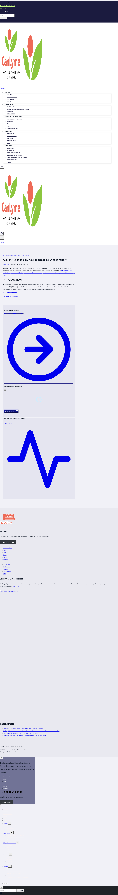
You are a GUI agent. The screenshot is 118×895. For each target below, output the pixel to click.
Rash (8, 123)
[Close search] (1, 887)
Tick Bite (9, 94)
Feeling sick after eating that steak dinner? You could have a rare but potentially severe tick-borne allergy (31, 731)
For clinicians (11, 114)
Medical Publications (16, 255)
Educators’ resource (13, 153)
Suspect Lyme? (10, 879)
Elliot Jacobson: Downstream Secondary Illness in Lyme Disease (21, 733)
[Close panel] (1, 758)
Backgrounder (7, 571)
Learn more (16, 586)
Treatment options (12, 128)
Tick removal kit (12, 97)
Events (5, 557)
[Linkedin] (11, 523)
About (5, 550)
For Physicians (6, 255)
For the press (6, 564)
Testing (9, 126)
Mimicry (15, 296)
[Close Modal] (5, 390)
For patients (10, 111)
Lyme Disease (9, 296)
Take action (9, 517)
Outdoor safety (11, 136)
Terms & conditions (5, 746)
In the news (6, 567)
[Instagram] (6, 523)
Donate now (9, 515)
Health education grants (14, 155)
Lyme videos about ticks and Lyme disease (17, 877)
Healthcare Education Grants (14, 871)
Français (2, 88)
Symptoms (10, 121)
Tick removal (11, 99)
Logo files (21, 746)
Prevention (10, 133)
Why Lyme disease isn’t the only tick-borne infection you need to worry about (24, 735)
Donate (3, 8)
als (4, 296)
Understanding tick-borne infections (18, 109)
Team (4, 552)
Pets (8, 143)
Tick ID (9, 101)
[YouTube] (9, 523)
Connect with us (7, 548)
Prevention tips (11, 140)
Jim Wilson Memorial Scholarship (17, 157)
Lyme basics (10, 107)
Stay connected (8, 542)
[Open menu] (2, 237)
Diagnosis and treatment (14, 119)
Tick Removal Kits (7, 5)
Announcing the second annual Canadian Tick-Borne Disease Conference (23, 728)
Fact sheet (6, 569)
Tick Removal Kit (11, 826)
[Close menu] (0, 805)
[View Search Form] (2, 233)
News (6, 11)
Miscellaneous (25, 255)
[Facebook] (1, 523)
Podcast (9, 162)
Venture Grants (12, 160)
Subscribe (5, 820)
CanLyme (7, 264)
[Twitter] (4, 523)
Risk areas (10, 138)
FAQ (4, 574)
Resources (10, 148)
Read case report (10, 293)
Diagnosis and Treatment (9, 843)
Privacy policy (14, 746)
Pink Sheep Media (13, 751)
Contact (5, 559)
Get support (10, 150)
